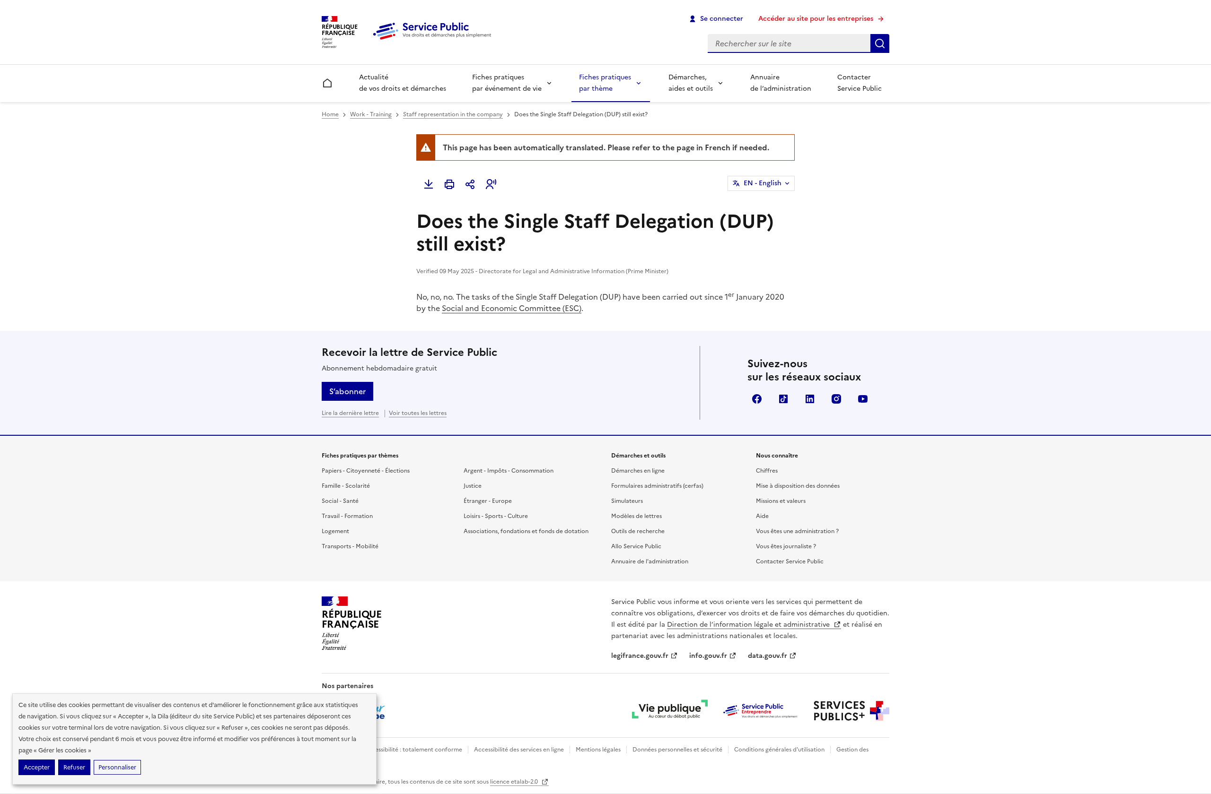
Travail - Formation (347, 516)
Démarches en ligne (638, 470)
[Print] (449, 184)
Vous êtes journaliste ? (786, 546)
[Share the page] (470, 184)
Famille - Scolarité (346, 486)
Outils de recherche (638, 531)
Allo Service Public (636, 546)
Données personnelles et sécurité (677, 749)
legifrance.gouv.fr (639, 656)
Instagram (836, 398)
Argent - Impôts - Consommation (508, 470)
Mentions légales (598, 749)
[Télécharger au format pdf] (428, 184)
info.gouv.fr (708, 656)
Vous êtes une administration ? (797, 531)
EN (762, 183)
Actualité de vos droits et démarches (402, 83)
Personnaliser (117, 767)
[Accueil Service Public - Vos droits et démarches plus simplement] (434, 40)
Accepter (37, 767)
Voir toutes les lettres (418, 413)
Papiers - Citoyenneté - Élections (366, 470)
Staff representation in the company (453, 114)
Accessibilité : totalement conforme (413, 749)
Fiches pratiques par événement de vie (507, 83)
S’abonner (347, 391)
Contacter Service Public (859, 83)
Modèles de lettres (636, 516)
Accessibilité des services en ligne (519, 749)
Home (330, 114)
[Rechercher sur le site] (879, 43)
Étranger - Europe (488, 501)
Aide (762, 516)
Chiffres (767, 470)
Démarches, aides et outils (690, 83)
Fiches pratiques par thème (605, 83)
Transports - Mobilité (350, 546)
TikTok (783, 398)
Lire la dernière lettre (350, 413)
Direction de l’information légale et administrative (749, 625)
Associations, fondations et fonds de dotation (526, 531)
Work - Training (371, 114)
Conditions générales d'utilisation (779, 749)
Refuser (74, 767)
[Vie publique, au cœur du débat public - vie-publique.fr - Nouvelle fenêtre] (670, 711)
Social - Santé (340, 501)
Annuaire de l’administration (780, 83)
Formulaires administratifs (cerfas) (657, 486)
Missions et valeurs (781, 501)
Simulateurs (627, 501)
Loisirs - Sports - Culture (496, 516)
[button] (491, 184)
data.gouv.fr (767, 656)
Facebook (756, 398)
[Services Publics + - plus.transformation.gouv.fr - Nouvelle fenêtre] (851, 711)
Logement (335, 531)
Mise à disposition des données (798, 486)
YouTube (862, 398)
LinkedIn (809, 398)
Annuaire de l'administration (649, 561)
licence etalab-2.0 (514, 781)
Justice (473, 486)
